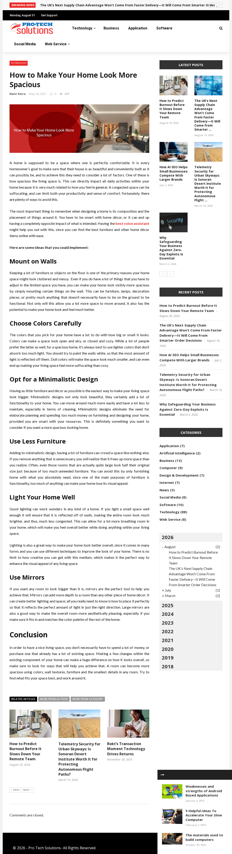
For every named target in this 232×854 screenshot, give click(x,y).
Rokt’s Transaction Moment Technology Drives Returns (126, 748)
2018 (168, 666)
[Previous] (163, 274)
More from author (54, 699)
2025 (168, 605)
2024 (168, 613)
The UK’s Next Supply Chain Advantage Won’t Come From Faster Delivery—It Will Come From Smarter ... (207, 115)
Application (137, 28)
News (164, 490)
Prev (16, 790)
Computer (168, 467)
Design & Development (179, 475)
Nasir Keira (18, 94)
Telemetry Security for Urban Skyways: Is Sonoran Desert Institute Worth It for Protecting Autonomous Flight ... (207, 183)
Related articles (23, 699)
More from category (87, 699)
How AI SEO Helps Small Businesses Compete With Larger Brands (174, 173)
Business (111, 28)
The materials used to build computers (204, 837)
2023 (168, 622)
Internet (167, 482)
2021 (168, 640)
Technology (82, 28)
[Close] (162, 775)
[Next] (170, 274)
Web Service (56, 44)
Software (164, 28)
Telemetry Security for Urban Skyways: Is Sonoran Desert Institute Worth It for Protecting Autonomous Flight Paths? (79, 759)
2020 (168, 648)
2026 (168, 537)
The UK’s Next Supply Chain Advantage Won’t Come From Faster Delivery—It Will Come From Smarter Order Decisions (136, 5)
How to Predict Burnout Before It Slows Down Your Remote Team (25, 751)
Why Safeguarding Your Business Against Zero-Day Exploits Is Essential (171, 247)
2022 (168, 631)
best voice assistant (132, 223)
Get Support (49, 15)
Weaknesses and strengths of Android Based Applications (204, 790)
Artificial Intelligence (177, 453)
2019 (168, 657)
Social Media (25, 44)
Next (26, 790)
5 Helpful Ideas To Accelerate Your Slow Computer (204, 815)
